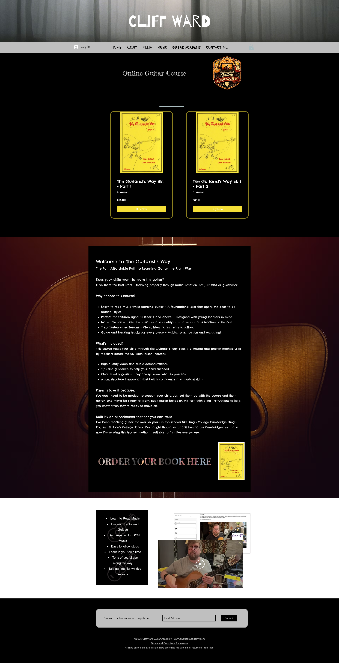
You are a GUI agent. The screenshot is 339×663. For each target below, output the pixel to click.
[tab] (171, 102)
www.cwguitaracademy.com (189, 638)
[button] (251, 47)
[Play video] (200, 564)
